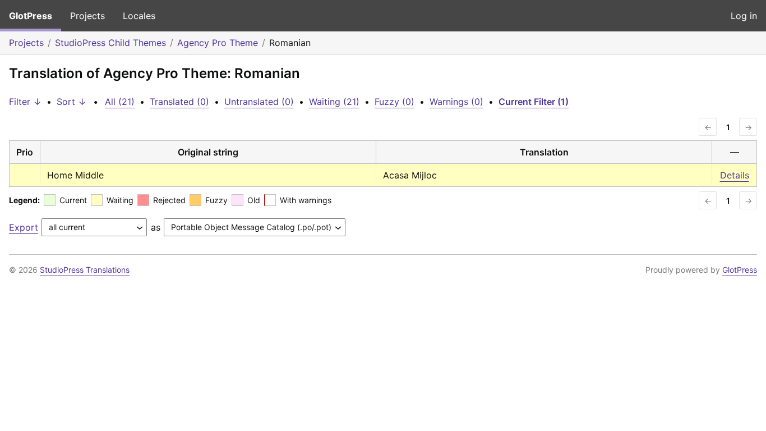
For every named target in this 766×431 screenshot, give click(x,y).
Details (734, 175)
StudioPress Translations (85, 269)
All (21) (120, 101)
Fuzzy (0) (394, 101)
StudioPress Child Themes (110, 42)
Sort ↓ (71, 101)
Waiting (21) (334, 101)
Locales (139, 15)
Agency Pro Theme (217, 42)
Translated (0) (179, 101)
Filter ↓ (25, 101)
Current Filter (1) (534, 101)
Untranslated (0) (259, 101)
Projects (87, 15)
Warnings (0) (456, 101)
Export (23, 227)
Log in (744, 15)
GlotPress (30, 15)
